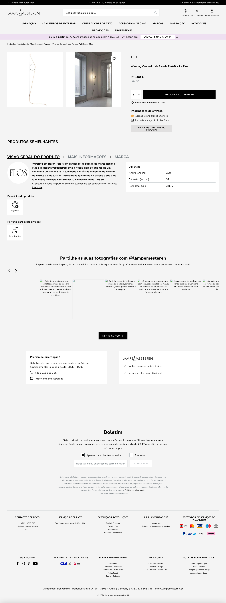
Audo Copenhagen (199, 563)
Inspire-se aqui (111, 335)
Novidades (198, 23)
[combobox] (111, 12)
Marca (122, 156)
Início (9, 44)
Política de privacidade (135, 490)
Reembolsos (113, 529)
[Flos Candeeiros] (147, 56)
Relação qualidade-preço (199, 569)
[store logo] (23, 12)
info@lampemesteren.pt (49, 378)
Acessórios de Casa (198, 573)
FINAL (157, 36)
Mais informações (87, 156)
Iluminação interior (21, 44)
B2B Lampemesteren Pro (156, 569)
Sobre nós (113, 563)
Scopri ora (132, 36)
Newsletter (156, 523)
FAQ (27, 529)
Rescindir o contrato (113, 532)
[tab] (35, 157)
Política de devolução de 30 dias (156, 526)
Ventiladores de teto (97, 23)
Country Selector (112, 576)
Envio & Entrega (113, 523)
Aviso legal (113, 573)
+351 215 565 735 (46, 372)
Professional (124, 30)
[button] (114, 59)
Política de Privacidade (113, 569)
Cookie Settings (156, 566)
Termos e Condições (113, 566)
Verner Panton (198, 566)
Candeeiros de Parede (40, 44)
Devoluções (113, 526)
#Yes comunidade (155, 563)
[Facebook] (18, 563)
